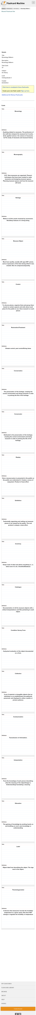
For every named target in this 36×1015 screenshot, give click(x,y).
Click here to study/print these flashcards (16, 87)
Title (3, 55)
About (3, 995)
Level (3, 75)
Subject (4, 70)
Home (3, 8)
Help (2, 999)
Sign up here (25, 91)
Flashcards (9, 8)
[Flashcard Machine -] (13, 4)
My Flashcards (6, 983)
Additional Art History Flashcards (12, 95)
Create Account (18, 1009)
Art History (16, 8)
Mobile (3, 1003)
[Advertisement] (18, 32)
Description (5, 60)
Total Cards (5, 65)
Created (4, 81)
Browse (4, 991)
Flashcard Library (7, 987)
